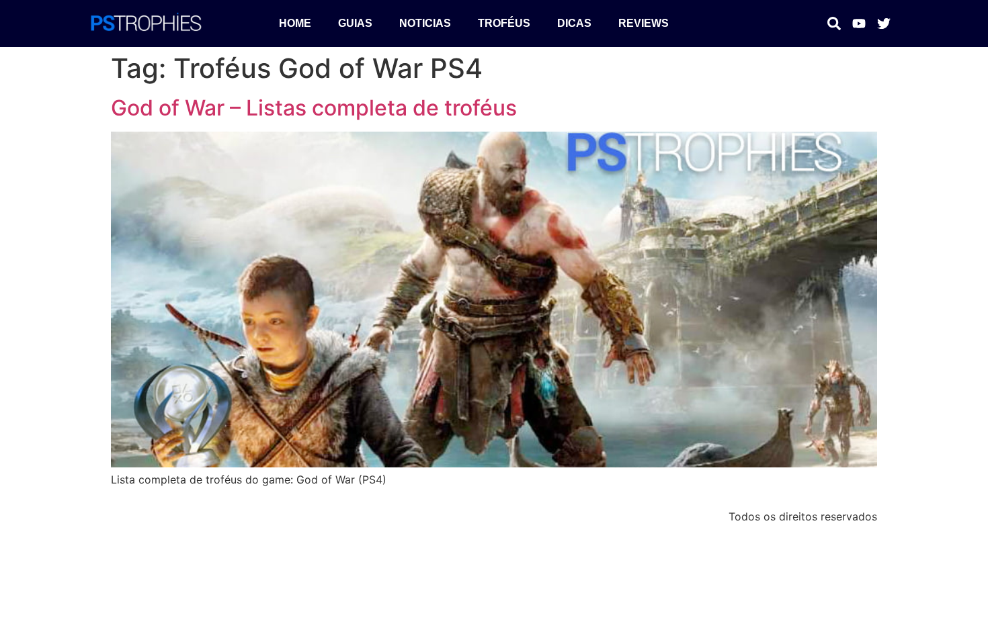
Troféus (504, 23)
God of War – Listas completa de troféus (314, 108)
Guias (355, 23)
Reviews (643, 23)
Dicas (574, 23)
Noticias (425, 23)
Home (295, 23)
